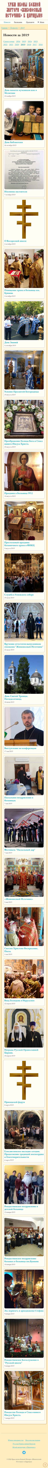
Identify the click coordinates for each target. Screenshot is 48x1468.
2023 (36, 41)
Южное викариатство (16, 1440)
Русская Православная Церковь (24, 1444)
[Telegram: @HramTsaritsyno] (24, 1453)
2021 (11, 44)
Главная (4, 27)
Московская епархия (32, 1440)
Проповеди (30, 22)
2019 (22, 27)
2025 (24, 41)
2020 (17, 44)
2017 (35, 44)
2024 (30, 41)
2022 (5, 44)
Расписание (18, 22)
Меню (42, 22)
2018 (29, 44)
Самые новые (8, 41)
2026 (18, 41)
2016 (41, 44)
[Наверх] (45, 1465)
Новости (7, 22)
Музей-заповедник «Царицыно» (24, 1447)
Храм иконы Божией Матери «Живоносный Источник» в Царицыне (24, 9)
